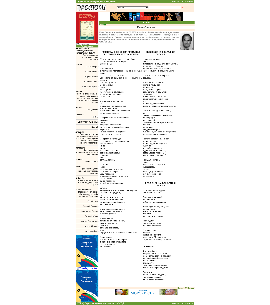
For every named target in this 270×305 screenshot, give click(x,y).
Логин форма (187, 1)
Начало (175, 1)
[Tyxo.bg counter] (87, 268)
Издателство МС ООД (113, 303)
